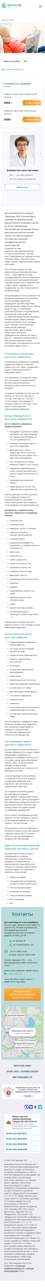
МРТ (26, 61)
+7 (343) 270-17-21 (14, 973)
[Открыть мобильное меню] (40, 6)
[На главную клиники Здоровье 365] (12, 6)
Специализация (17, 26)
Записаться (22, 187)
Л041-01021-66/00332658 (16, 1149)
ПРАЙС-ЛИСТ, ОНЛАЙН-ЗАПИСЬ (22, 1071)
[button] (22, 1032)
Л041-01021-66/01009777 (16, 1133)
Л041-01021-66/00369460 (16, 1144)
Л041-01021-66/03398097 (16, 1138)
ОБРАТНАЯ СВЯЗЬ (22, 1065)
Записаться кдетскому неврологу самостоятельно (22, 994)
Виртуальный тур (22, 1077)
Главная (5, 26)
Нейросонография (12, 61)
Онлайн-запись (32, 102)
